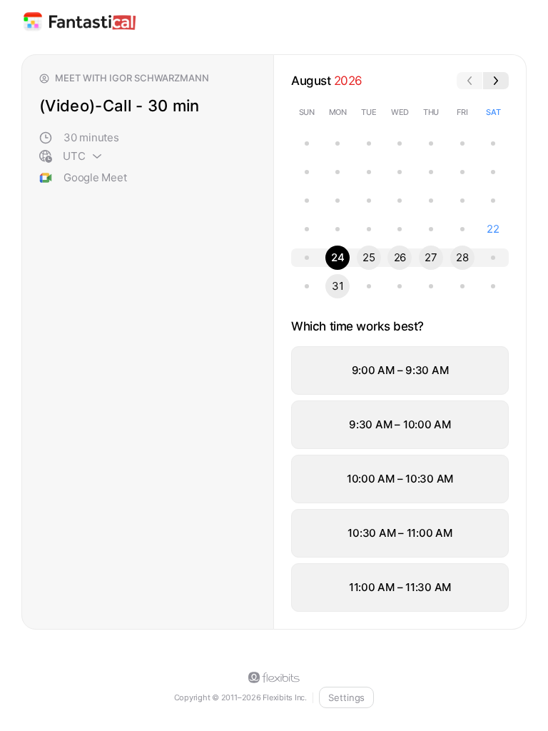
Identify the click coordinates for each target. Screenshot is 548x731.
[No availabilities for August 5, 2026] (399, 172)
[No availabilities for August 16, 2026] (307, 229)
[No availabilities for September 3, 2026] (431, 286)
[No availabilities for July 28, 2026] (369, 143)
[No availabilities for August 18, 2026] (369, 229)
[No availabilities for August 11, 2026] (369, 200)
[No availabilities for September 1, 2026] (369, 286)
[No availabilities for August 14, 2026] (462, 200)
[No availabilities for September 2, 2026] (399, 286)
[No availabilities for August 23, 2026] (307, 258)
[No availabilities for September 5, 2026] (493, 286)
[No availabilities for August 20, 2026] (431, 229)
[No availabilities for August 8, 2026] (493, 172)
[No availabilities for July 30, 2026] (431, 143)
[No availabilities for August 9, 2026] (307, 200)
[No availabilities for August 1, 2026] (493, 143)
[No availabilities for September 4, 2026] (462, 286)
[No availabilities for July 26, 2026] (307, 143)
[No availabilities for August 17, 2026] (337, 229)
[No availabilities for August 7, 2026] (462, 172)
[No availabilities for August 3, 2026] (337, 172)
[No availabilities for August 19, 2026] (399, 229)
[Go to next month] (496, 80)
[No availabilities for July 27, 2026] (337, 143)
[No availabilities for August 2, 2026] (307, 172)
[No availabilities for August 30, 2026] (307, 286)
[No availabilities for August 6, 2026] (431, 172)
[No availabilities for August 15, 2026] (493, 200)
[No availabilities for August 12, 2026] (399, 200)
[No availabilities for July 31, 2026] (462, 143)
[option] (400, 370)
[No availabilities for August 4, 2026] (369, 172)
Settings (346, 697)
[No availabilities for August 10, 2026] (337, 200)
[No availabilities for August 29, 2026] (493, 258)
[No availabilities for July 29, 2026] (399, 143)
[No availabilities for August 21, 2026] (462, 229)
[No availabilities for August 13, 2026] (431, 200)
